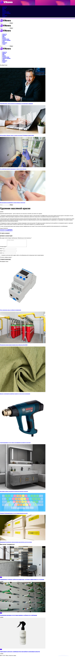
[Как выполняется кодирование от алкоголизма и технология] (22, 200)
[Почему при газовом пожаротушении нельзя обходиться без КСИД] (22, 342)
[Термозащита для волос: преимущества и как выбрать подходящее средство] (22, 648)
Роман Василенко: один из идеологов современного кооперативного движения (16, 103)
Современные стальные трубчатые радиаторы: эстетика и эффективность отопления (22, 579)
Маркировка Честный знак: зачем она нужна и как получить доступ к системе (16, 542)
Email (1, 250)
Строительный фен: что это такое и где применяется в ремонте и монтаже (15, 442)
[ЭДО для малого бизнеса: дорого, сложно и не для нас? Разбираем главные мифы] (22, 133)
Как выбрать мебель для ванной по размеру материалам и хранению (14, 491)
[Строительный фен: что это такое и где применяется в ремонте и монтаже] (22, 440)
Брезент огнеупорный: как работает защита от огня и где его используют (15, 393)
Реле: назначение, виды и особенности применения (10, 310)
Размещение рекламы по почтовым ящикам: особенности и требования (18, 615)
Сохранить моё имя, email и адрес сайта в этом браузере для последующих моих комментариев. (22, 255)
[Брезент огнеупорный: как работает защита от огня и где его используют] (22, 391)
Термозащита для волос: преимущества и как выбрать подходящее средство (20, 651)
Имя (1, 248)
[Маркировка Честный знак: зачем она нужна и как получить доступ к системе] (22, 540)
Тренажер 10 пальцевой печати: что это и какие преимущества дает (14, 513)
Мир (1, 577)
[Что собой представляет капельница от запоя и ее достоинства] (22, 166)
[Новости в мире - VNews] (5, 32)
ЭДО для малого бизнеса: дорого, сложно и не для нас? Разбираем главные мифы (17, 135)
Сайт (1, 253)
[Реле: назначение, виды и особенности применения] (22, 308)
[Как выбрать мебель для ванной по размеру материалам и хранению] (22, 489)
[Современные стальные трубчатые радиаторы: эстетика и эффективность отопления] (22, 576)
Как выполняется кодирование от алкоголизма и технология (12, 202)
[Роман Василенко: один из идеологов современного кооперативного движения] (22, 101)
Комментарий (3, 246)
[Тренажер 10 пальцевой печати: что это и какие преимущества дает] (22, 511)
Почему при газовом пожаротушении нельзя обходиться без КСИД (13, 344)
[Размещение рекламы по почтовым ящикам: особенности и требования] (22, 611)
